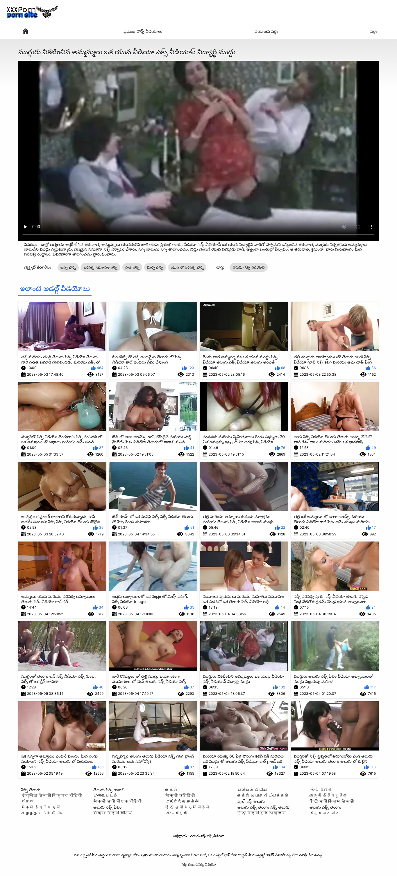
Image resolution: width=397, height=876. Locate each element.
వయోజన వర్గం (266, 31)
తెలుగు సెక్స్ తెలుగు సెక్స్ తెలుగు (263, 807)
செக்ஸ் (171, 789)
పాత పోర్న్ (132, 267)
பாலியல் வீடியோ (252, 789)
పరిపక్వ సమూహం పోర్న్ (100, 267)
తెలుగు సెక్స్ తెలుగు (325, 807)
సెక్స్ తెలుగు (30, 789)
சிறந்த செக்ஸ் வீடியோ (42, 812)
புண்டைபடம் (105, 795)
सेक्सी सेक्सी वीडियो (112, 812)
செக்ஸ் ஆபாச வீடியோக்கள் (263, 795)
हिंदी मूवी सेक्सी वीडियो (187, 807)
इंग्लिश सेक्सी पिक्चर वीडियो (51, 795)
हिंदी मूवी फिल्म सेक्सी (332, 801)
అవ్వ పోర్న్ (68, 267)
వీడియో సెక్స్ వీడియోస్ (248, 267)
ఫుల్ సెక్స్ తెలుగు (251, 801)
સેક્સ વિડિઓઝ (324, 812)
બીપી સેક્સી (176, 812)
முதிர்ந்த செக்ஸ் (182, 801)
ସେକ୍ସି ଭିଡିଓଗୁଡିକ (328, 795)
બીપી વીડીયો (320, 789)
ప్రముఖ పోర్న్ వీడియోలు (143, 31)
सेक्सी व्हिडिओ (180, 795)
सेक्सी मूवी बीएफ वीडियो (117, 801)
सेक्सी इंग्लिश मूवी (40, 807)
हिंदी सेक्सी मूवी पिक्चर (261, 812)
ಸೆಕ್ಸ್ (27, 801)
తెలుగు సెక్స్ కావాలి (108, 789)
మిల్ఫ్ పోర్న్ (155, 267)
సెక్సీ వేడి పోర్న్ (25, 31)
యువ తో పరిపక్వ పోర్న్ (187, 267)
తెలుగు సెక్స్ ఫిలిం (107, 807)
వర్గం (374, 31)
